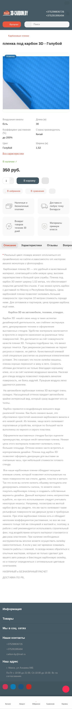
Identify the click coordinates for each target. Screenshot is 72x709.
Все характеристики (13, 153)
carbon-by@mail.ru (16, 654)
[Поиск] (65, 24)
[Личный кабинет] (66, 3)
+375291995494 (55, 15)
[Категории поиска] (27, 24)
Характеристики (31, 245)
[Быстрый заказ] (45, 180)
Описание (9, 245)
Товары (8, 618)
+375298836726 (55, 11)
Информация (12, 609)
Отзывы (52, 245)
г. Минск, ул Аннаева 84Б (19, 667)
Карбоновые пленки (18, 36)
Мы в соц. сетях (14, 628)
